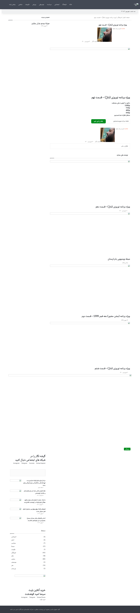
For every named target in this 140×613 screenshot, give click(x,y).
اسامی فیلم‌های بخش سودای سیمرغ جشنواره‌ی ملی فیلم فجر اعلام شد (36, 519)
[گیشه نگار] (135, 4)
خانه (70, 4)
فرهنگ (64, 4)
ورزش (34, 4)
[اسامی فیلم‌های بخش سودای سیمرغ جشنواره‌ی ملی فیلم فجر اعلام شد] (15, 521)
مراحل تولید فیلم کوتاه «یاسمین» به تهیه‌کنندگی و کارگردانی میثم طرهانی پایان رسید (34, 482)
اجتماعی (56, 4)
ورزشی (13, 568)
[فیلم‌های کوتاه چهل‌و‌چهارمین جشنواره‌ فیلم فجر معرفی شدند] (15, 512)
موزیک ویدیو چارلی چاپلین (40, 23)
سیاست (49, 4)
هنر (12, 565)
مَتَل (12, 556)
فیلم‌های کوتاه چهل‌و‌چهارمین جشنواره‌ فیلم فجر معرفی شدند (34, 510)
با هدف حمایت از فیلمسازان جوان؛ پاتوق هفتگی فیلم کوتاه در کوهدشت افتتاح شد (34, 501)
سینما (13, 546)
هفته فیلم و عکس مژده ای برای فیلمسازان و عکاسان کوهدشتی (34, 492)
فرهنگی (13, 552)
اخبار (12, 540)
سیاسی (13, 543)
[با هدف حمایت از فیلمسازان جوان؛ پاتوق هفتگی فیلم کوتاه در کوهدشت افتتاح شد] (15, 502)
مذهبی (20, 4)
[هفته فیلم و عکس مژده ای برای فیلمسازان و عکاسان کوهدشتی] (15, 493)
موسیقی (41, 4)
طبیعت (27, 4)
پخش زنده (12, 4)
